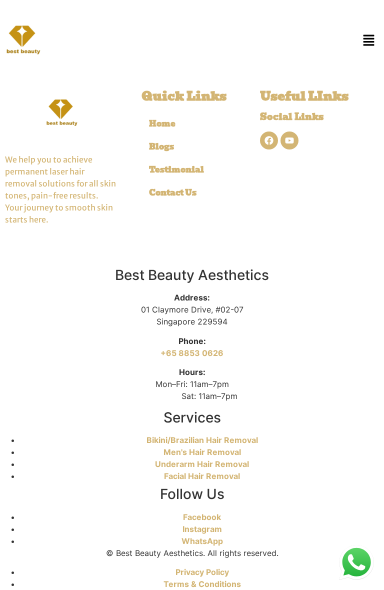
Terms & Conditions (202, 584)
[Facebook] (269, 141)
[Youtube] (289, 141)
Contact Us (172, 192)
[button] (369, 40)
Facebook (202, 517)
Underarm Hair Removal (202, 464)
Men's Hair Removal (202, 452)
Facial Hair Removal (202, 476)
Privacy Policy (202, 572)
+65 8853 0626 (192, 353)
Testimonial (176, 170)
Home (162, 124)
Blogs (161, 146)
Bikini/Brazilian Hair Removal (202, 440)
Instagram (202, 529)
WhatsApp (202, 541)
